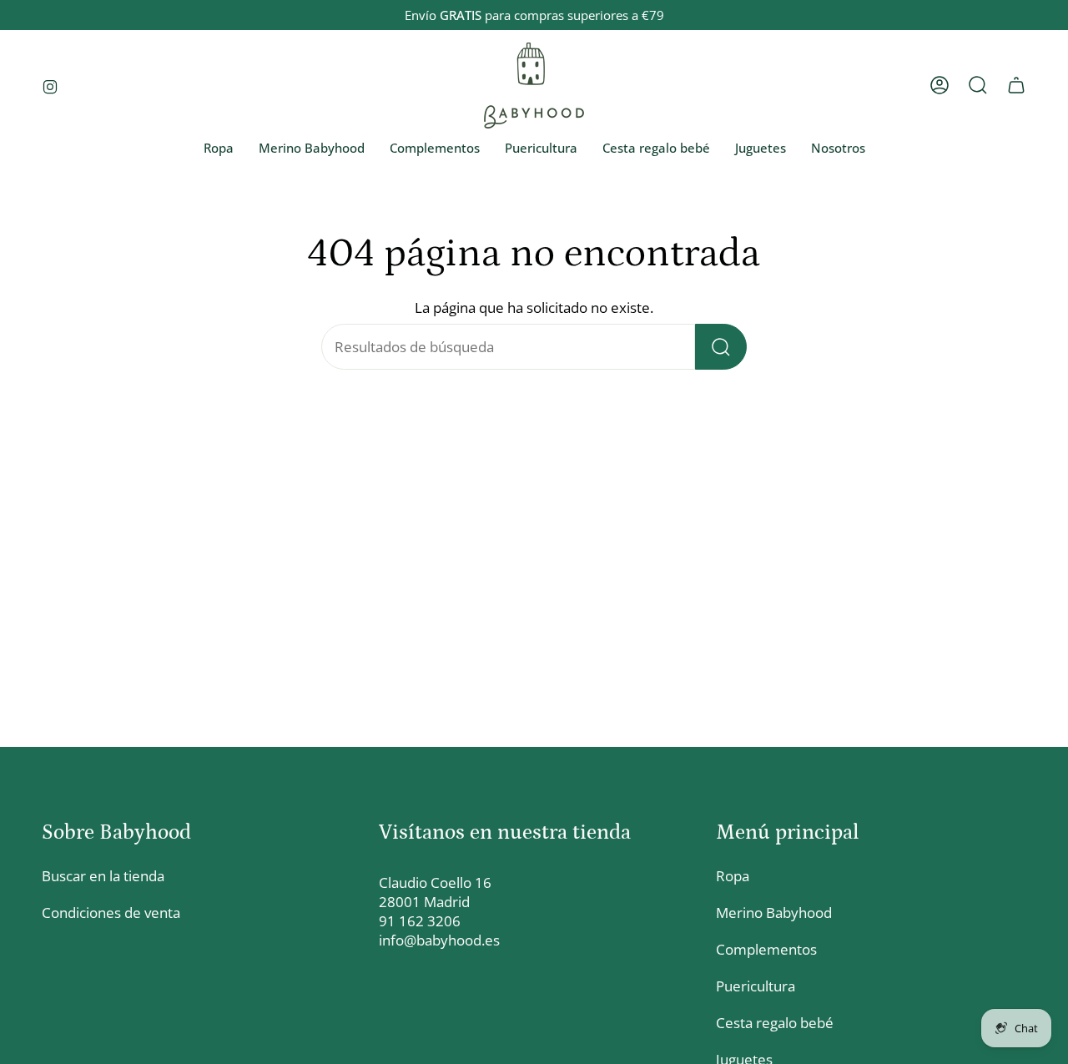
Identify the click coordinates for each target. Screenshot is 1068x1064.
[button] (218, 149)
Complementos (766, 949)
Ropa (732, 875)
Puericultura (755, 986)
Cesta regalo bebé (775, 1022)
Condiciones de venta (111, 912)
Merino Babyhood (774, 912)
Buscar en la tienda (103, 875)
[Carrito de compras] (1016, 85)
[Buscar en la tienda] (721, 347)
